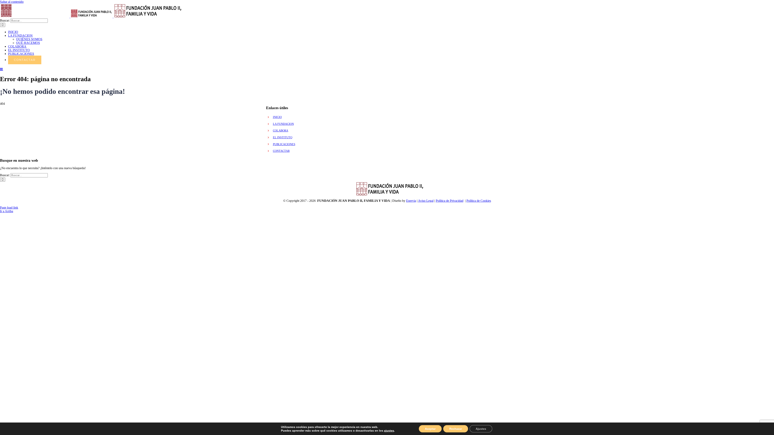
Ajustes (481, 428)
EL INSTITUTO (282, 137)
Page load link (9, 207)
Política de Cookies (478, 200)
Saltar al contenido (12, 1)
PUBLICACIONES (284, 144)
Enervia (411, 200)
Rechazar (455, 428)
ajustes (389, 430)
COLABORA (280, 130)
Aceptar (430, 428)
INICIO (277, 117)
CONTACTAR (281, 150)
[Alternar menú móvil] (1, 69)
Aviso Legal (426, 200)
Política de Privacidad (449, 200)
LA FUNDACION (283, 123)
